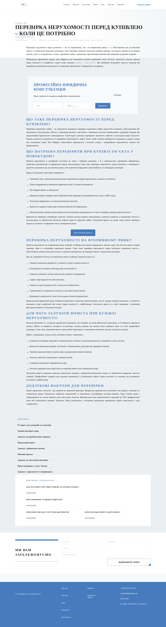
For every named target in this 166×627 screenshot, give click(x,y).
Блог (103, 4)
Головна (66, 4)
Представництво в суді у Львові (32, 466)
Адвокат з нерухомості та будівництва (35, 472)
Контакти (120, 4)
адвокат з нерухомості (85, 62)
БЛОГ (34, 40)
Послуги (76, 4)
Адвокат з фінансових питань (31, 448)
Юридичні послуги (21, 40)
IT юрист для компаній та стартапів (34, 425)
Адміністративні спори (28, 431)
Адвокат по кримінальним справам (34, 437)
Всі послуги (66, 617)
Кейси (95, 4)
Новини (91, 588)
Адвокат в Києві (91, 596)
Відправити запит (129, 562)
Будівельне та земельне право (49, 40)
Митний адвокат (25, 454)
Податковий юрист (26, 442)
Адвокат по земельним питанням (33, 460)
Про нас (111, 4)
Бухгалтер (86, 4)
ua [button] (23, 4)
